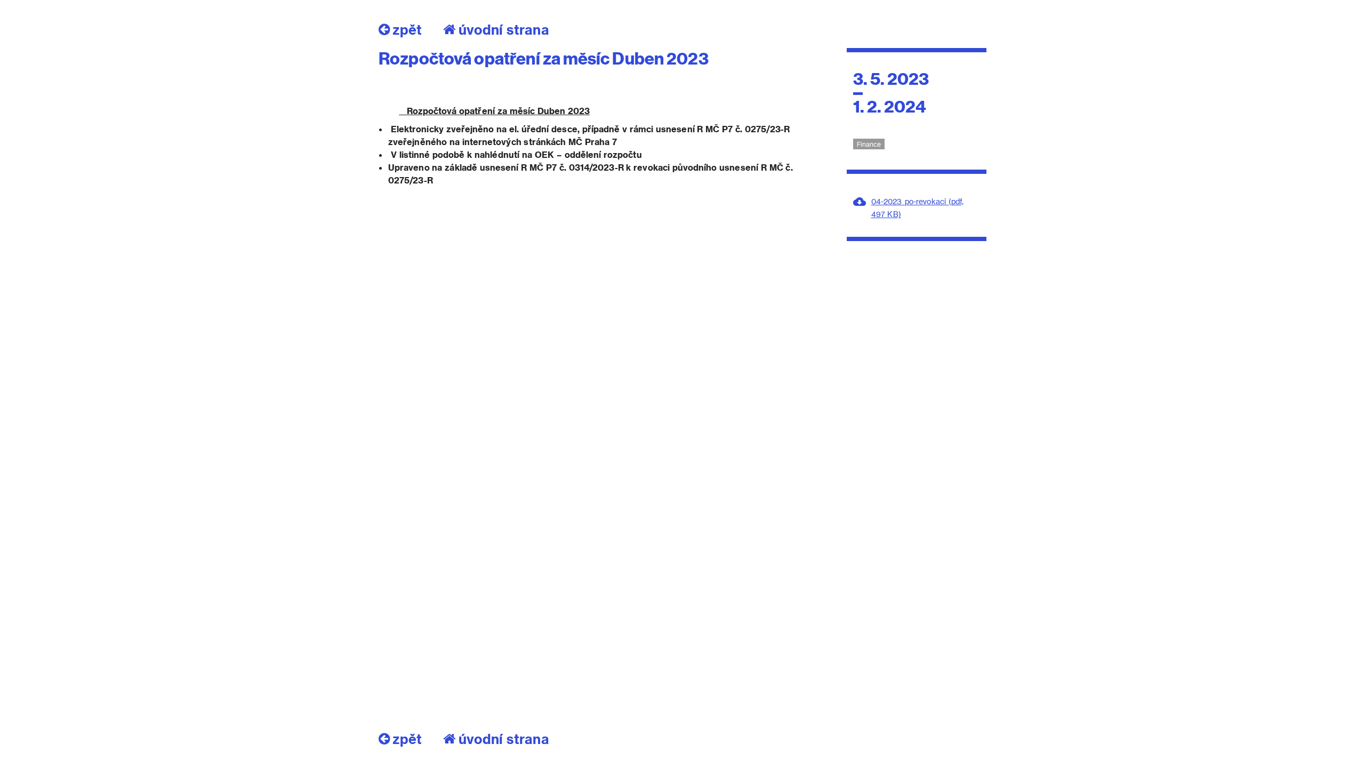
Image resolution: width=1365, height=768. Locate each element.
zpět (407, 29)
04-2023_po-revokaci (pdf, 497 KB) (917, 208)
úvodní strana (504, 29)
